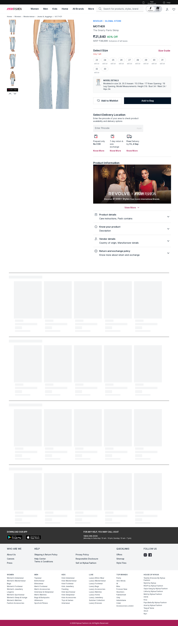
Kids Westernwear (69, 581)
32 (97, 69)
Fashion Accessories (15, 603)
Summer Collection (97, 600)
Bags (9, 583)
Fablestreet (121, 595)
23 (97, 60)
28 (138, 60)
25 (113, 60)
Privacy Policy (82, 554)
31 (162, 60)
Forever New (121, 589)
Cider (118, 603)
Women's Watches (14, 600)
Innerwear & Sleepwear (44, 592)
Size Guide (164, 50)
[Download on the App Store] (33, 537)
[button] (154, 9)
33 (105, 69)
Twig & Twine (149, 608)
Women (17, 16)
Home (9, 16)
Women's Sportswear (15, 595)
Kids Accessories (69, 597)
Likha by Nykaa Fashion (153, 591)
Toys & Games (67, 600)
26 (121, 60)
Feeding (65, 589)
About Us (11, 554)
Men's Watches (40, 595)
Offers (119, 554)
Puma (118, 578)
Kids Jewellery (68, 586)
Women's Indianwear (15, 578)
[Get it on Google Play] (15, 537)
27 (129, 60)
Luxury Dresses (95, 603)
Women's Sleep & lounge (17, 597)
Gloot (146, 611)
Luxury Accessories (97, 589)
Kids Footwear (68, 583)
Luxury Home (94, 595)
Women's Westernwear (16, 581)
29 (146, 60)
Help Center (40, 559)
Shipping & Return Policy (46, 554)
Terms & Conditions (43, 561)
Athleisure (38, 600)
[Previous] (10, 93)
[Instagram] (146, 555)
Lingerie (10, 592)
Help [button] (168, 3)
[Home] (14, 9)
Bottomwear (39, 581)
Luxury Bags (94, 586)
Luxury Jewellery (96, 597)
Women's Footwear (15, 586)
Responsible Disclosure (87, 559)
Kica (145, 600)
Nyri (145, 614)
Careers (10, 559)
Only (118, 597)
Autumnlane (121, 600)
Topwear (38, 578)
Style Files (121, 563)
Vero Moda (120, 581)
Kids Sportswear (68, 592)
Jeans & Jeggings (44, 16)
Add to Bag (147, 100)
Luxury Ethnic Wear (96, 578)
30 (154, 60)
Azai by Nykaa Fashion (153, 605)
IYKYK (146, 597)
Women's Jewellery (15, 589)
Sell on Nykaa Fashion (86, 563)
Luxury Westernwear (97, 581)
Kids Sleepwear (68, 595)
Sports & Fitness (41, 603)
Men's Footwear (41, 586)
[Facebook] (150, 555)
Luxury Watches (95, 592)
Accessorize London (125, 606)
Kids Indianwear (68, 578)
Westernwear (29, 16)
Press (9, 563)
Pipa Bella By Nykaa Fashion (155, 602)
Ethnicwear (38, 583)
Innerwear (66, 603)
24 (105, 60)
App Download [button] (152, 3)
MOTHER (99, 26)
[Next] (15, 93)
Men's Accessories (42, 589)
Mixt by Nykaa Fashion (153, 594)
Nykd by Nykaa (150, 583)
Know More (98, 150)
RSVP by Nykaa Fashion (153, 586)
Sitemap (120, 559)
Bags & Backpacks (42, 597)
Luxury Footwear (96, 583)
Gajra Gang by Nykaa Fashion (156, 589)
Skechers (120, 592)
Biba (118, 586)
